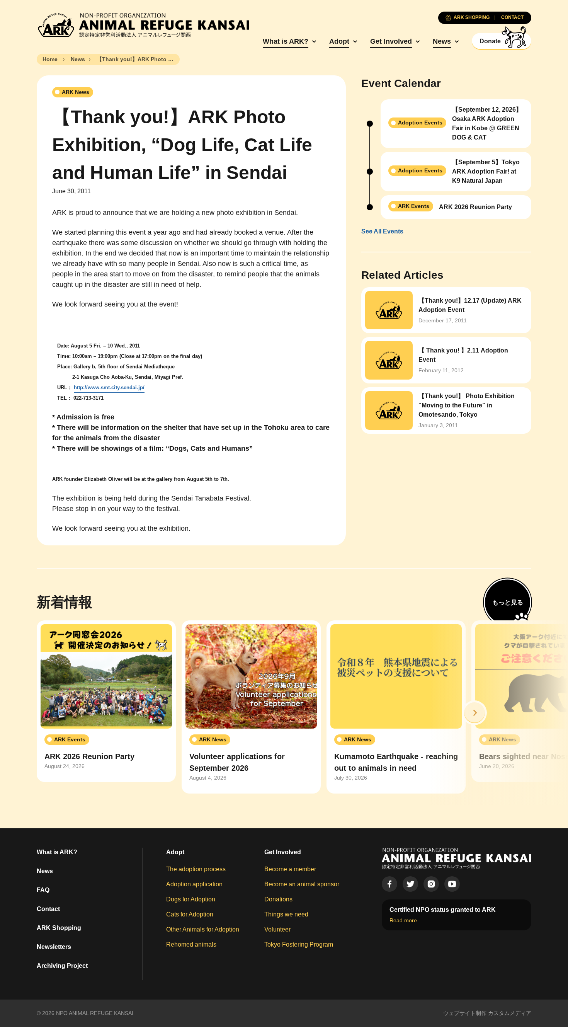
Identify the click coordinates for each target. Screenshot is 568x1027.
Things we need (286, 914)
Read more (403, 920)
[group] (106, 701)
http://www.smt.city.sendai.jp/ (109, 387)
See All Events (382, 231)
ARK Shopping (59, 928)
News (442, 41)
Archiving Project (62, 965)
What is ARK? (285, 41)
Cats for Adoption (189, 914)
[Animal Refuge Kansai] (143, 25)
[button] (474, 712)
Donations (278, 899)
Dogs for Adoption (190, 899)
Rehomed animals (191, 944)
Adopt (339, 41)
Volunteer (277, 929)
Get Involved (391, 41)
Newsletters (54, 947)
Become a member (290, 869)
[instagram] (431, 884)
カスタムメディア (509, 1013)
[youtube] (452, 884)
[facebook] (389, 884)
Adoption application (194, 884)
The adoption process (196, 869)
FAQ (43, 890)
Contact (48, 909)
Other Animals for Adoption (202, 929)
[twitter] (410, 884)
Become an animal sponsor (301, 884)
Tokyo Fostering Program (298, 944)
